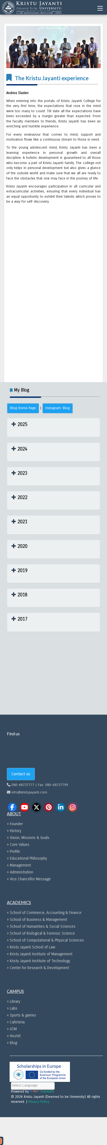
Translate (47, 1091)
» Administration (20, 872)
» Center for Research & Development (38, 968)
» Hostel (14, 1036)
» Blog (12, 1043)
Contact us (21, 773)
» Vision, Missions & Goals (28, 837)
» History (14, 830)
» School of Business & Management (37, 919)
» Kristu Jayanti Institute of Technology (38, 961)
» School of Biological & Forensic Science (41, 933)
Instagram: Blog (58, 408)
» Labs (12, 1008)
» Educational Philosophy (27, 858)
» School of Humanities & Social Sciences (41, 926)
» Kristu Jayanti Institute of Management (39, 954)
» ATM (12, 1029)
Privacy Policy (39, 1102)
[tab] (53, 427)
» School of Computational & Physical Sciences (45, 940)
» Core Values (18, 844)
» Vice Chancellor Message (29, 879)
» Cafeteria (16, 1022)
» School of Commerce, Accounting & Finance (44, 912)
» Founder (15, 824)
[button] (19, 424)
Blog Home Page (23, 408)
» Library (13, 1001)
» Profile (13, 851)
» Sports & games (21, 1015)
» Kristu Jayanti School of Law (31, 947)
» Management (19, 865)
